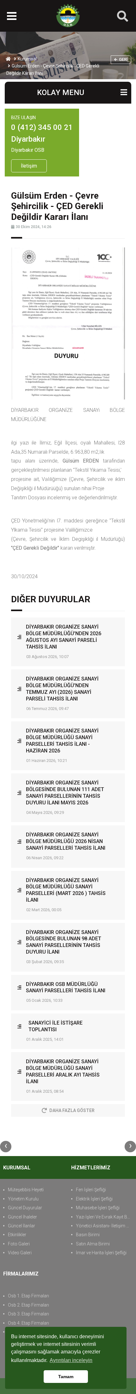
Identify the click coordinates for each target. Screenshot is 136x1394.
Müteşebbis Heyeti (26, 1189)
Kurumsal (27, 58)
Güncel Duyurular (25, 1207)
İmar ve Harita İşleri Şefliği (101, 1252)
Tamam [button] (65, 1376)
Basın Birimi (88, 1234)
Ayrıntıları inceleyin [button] (71, 1360)
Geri (123, 59)
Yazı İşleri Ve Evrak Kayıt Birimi (104, 1216)
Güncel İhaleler (22, 1216)
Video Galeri (20, 1252)
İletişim (29, 166)
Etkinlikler (17, 1234)
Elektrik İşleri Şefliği (94, 1198)
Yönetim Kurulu (23, 1198)
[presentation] (5, 1146)
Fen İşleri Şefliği (91, 1189)
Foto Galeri (19, 1243)
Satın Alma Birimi (93, 1243)
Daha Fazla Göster (72, 1110)
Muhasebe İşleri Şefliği (98, 1207)
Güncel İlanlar (21, 1225)
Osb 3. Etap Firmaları (28, 1313)
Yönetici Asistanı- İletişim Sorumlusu (104, 1225)
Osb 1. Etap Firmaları (28, 1295)
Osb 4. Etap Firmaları (28, 1323)
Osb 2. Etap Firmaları (28, 1305)
